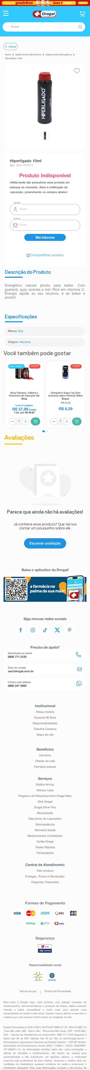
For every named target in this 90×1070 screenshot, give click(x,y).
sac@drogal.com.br (73, 1039)
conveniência (33, 1010)
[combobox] (44, 27)
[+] (25, 421)
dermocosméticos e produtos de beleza (44, 1006)
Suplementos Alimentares (28, 55)
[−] (12, 421)
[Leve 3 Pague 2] (45, 3)
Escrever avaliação (45, 543)
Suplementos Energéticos (59, 55)
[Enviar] (45, 237)
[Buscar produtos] (80, 27)
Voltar (12, 46)
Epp (20, 331)
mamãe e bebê (13, 1010)
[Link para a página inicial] (8, 55)
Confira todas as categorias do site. (52, 1017)
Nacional (25, 342)
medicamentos (11, 1006)
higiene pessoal (77, 1006)
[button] (6, 14)
